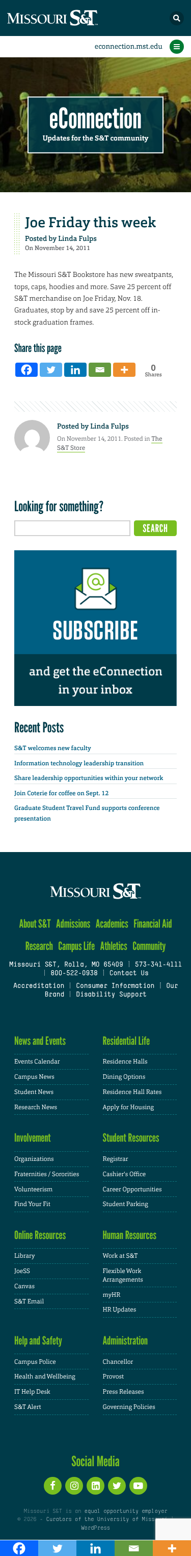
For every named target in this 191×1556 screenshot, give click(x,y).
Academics (112, 924)
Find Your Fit (32, 1204)
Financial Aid (152, 924)
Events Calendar (37, 1061)
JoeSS (22, 1271)
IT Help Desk (32, 1392)
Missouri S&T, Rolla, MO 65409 (66, 965)
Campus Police (35, 1362)
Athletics (113, 946)
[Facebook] (26, 370)
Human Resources (130, 1235)
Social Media (95, 1461)
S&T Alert (27, 1407)
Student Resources (131, 1138)
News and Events (40, 1041)
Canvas (24, 1286)
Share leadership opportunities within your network (88, 778)
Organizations (34, 1159)
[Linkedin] (75, 370)
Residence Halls (125, 1061)
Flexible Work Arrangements (123, 1275)
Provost (113, 1376)
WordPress (95, 1528)
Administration (125, 1341)
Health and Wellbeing (44, 1376)
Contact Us (128, 973)
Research (39, 946)
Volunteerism (33, 1189)
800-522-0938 (73, 973)
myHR (112, 1295)
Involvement (32, 1138)
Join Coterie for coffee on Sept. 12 (61, 793)
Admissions (73, 924)
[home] (71, 18)
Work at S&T (120, 1256)
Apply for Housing (128, 1107)
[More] (124, 370)
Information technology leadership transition (79, 763)
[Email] (100, 370)
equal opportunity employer (126, 1511)
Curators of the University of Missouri (106, 1519)
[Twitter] (51, 370)
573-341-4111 (158, 965)
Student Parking (125, 1204)
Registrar (115, 1159)
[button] (177, 18)
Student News (33, 1092)
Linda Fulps (77, 238)
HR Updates (120, 1309)
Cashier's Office (124, 1174)
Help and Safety (38, 1341)
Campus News (34, 1077)
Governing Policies (129, 1407)
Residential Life (126, 1041)
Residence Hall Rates (132, 1092)
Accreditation (38, 986)
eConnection (95, 119)
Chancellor (118, 1362)
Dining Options (124, 1077)
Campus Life (76, 946)
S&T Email (29, 1301)
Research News (35, 1107)
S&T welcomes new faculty (52, 748)
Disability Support (111, 995)
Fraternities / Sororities (46, 1174)
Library (24, 1256)
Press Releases (123, 1392)
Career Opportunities (132, 1189)
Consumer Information (115, 986)
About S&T (34, 924)
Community (149, 946)
